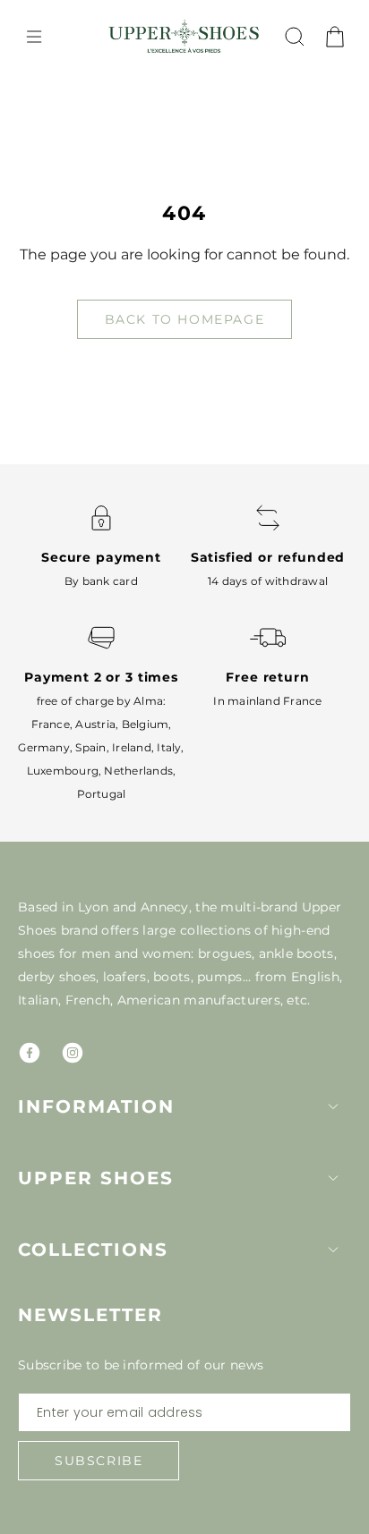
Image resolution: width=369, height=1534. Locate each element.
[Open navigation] (34, 37)
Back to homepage (185, 319)
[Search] (295, 37)
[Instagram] (72, 1053)
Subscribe (98, 1461)
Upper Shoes (96, 1178)
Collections (93, 1249)
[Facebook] (29, 1053)
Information (96, 1106)
